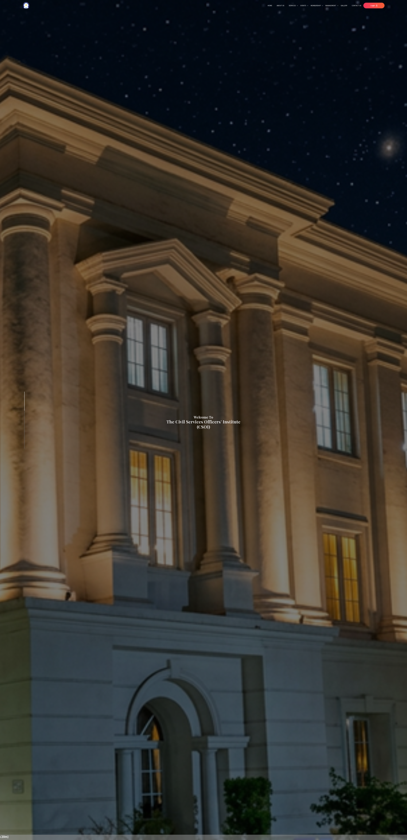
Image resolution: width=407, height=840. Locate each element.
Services (292, 5)
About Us (280, 5)
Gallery (344, 5)
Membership (316, 5)
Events (303, 5)
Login (373, 5)
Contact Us (356, 5)
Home (270, 5)
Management (330, 5)
